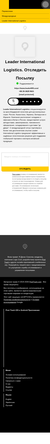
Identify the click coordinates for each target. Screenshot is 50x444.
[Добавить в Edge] (22, 362)
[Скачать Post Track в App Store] (22, 322)
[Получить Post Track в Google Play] (22, 332)
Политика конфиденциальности (17, 300)
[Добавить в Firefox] (22, 352)
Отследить (25, 169)
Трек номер (16, 174)
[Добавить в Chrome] (22, 342)
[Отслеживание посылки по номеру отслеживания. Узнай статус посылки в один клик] (25, 4)
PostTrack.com (35, 282)
